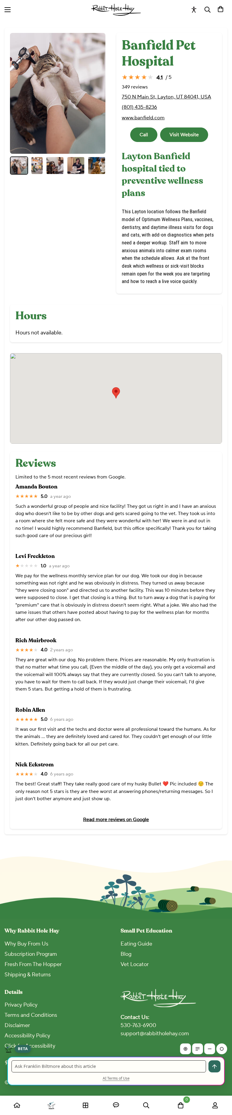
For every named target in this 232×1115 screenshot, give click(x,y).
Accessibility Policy (27, 1035)
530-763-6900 (138, 1025)
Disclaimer (17, 1025)
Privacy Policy (21, 1004)
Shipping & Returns (28, 974)
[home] (17, 1105)
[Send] (214, 1066)
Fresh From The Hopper (33, 964)
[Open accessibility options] (193, 9)
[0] (220, 9)
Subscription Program (31, 954)
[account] (215, 1105)
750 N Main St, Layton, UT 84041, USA (166, 97)
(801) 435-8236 (139, 107)
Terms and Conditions (31, 1015)
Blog (126, 954)
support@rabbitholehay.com (155, 1033)
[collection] (85, 1105)
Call (144, 135)
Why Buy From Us (26, 943)
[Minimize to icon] (221, 1048)
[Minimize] (209, 1048)
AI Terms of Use (116, 1078)
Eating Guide (136, 943)
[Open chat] (116, 1105)
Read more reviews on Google (116, 820)
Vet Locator (135, 964)
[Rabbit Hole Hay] (116, 9)
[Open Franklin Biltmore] (51, 1105)
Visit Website (184, 135)
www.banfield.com (143, 117)
